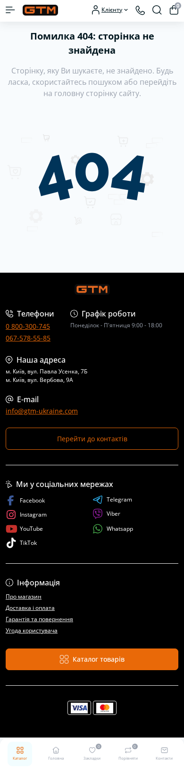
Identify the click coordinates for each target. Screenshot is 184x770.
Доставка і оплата (30, 608)
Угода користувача (32, 630)
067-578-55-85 (28, 337)
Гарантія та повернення (39, 619)
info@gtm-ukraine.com (42, 410)
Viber (113, 514)
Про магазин (24, 596)
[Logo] (40, 10)
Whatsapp (120, 529)
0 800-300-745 (28, 326)
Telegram (119, 499)
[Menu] (10, 10)
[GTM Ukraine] (92, 289)
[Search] (157, 10)
